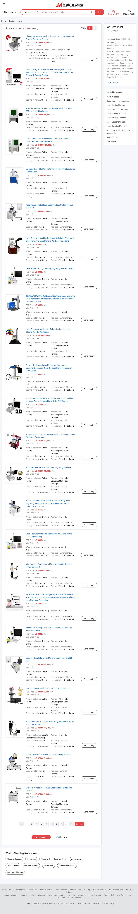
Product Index (118, 890)
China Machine (60, 859)
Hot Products (6, 890)
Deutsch (72, 895)
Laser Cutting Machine (115, 105)
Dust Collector (112, 137)
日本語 (106, 895)
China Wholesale (61, 890)
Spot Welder (111, 141)
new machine (76, 859)
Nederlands (81, 895)
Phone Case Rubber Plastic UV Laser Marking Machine (48, 754)
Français (41, 895)
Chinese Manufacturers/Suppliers (40, 890)
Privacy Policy (109, 903)
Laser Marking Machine (116, 113)
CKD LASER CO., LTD (114, 27)
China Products (19, 890)
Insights (69, 892)
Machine (44, 859)
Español (22, 895)
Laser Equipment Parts (116, 122)
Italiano (63, 895)
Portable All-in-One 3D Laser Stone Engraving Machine (48, 467)
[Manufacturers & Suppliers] (69, 4)
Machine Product (31, 865)
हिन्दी (112, 895)
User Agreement (84, 903)
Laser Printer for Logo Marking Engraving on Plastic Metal (50, 268)
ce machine (48, 865)
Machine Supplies (14, 859)
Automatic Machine (15, 872)
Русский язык (52, 895)
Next (79, 824)
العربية (91, 895)
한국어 (98, 895)
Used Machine (13, 865)
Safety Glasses (112, 96)
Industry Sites (89, 890)
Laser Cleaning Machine (116, 126)
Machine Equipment (67, 865)
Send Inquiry (89, 60)
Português (31, 895)
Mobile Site (130, 890)
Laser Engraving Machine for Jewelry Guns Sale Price (48, 688)
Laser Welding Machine (116, 117)
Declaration (97, 903)
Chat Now (63, 837)
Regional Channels (104, 890)
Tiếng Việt (61, 897)
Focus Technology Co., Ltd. (51, 903)
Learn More (112, 82)
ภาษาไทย (120, 895)
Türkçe (129, 895)
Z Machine (31, 859)
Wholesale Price (75, 890)
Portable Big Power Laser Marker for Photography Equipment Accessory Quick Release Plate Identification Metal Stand (49, 368)
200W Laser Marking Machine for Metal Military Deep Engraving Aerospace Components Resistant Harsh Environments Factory (48, 503)
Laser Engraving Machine (117, 109)
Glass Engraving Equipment (118, 101)
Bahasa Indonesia (74, 897)
